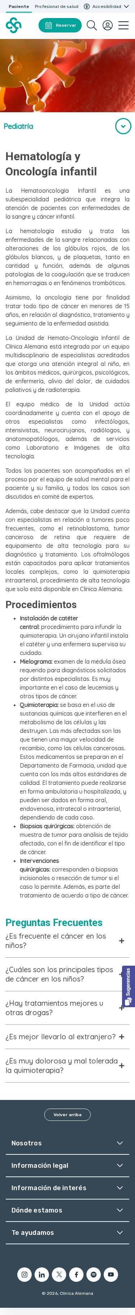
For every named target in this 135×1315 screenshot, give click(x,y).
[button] (128, 986)
